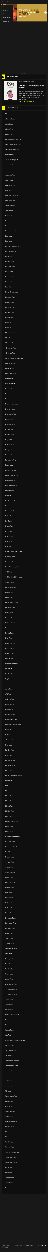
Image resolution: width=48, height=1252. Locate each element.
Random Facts (6, 6)
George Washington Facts (13, 551)
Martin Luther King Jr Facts (13, 775)
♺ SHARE (24, 16)
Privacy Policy (6, 17)
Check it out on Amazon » (26, 101)
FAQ (4, 14)
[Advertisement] (24, 47)
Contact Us (6, 21)
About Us (5, 10)
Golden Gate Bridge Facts (13, 577)
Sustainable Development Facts (15, 1040)
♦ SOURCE (20, 16)
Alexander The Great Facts (13, 139)
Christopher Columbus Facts (14, 358)
